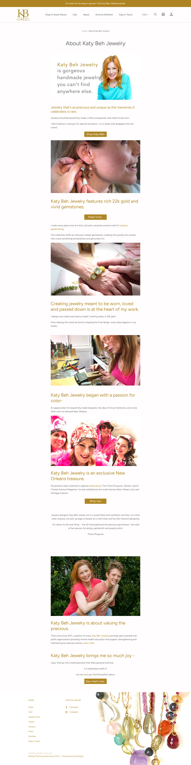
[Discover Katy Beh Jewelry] (95, 98)
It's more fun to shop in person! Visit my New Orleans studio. (96, 3)
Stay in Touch (34, 741)
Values (31, 722)
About (86, 14)
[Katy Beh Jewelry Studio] (95, 441)
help (86, 674)
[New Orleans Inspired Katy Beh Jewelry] (95, 218)
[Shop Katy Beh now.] (95, 501)
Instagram (73, 712)
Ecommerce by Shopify (73, 756)
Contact (32, 727)
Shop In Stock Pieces (55, 14)
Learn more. (89, 643)
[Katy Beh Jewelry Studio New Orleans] (95, 386)
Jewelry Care (34, 717)
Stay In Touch (126, 14)
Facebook (73, 707)
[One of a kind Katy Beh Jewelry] (95, 136)
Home (84, 31)
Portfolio (32, 736)
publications (95, 485)
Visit (75, 14)
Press (30, 731)
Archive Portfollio (104, 14)
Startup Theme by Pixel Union (41, 756)
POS (57, 756)
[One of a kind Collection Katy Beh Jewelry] (95, 192)
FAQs (30, 707)
